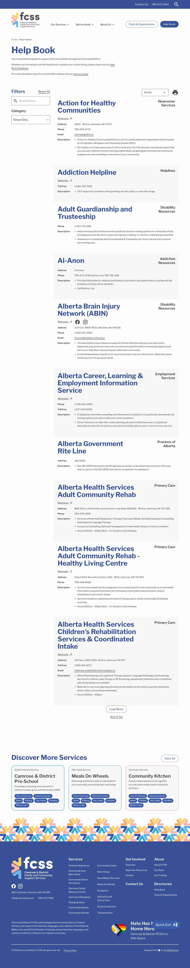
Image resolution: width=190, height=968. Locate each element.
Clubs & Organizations (142, 24)
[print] (175, 92)
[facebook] (13, 886)
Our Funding (160, 875)
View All (170, 758)
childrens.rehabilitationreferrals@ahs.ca (94, 670)
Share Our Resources (136, 870)
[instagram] (20, 886)
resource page (80, 74)
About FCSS (160, 865)
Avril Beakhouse (171, 950)
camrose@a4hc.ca (83, 134)
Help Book (169, 24)
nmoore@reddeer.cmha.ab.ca (89, 338)
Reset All (44, 91)
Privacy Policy (70, 950)
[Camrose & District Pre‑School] (38, 788)
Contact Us (141, 4)
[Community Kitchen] (152, 788)
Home (14, 40)
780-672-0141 (160, 4)
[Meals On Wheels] (95, 788)
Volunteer (131, 865)
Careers (130, 875)
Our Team (159, 870)
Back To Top (116, 716)
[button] (60, 24)
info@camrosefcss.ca (22, 898)
